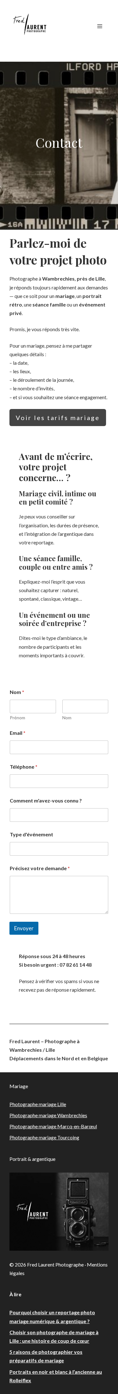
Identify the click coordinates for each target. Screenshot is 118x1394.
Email (17, 733)
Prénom (17, 717)
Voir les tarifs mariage (58, 417)
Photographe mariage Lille (37, 1104)
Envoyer (24, 928)
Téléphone (23, 767)
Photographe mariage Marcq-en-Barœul (53, 1126)
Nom (66, 717)
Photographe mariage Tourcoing (44, 1137)
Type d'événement (31, 834)
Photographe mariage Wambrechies (48, 1115)
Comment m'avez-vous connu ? (46, 800)
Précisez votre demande (40, 868)
